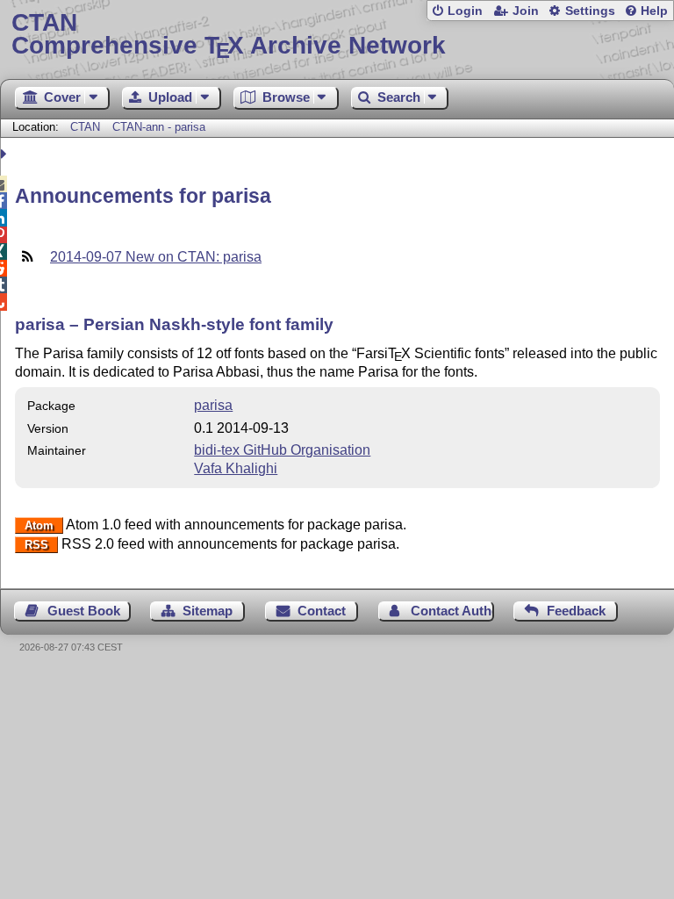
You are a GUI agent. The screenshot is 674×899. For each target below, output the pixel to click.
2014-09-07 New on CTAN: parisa (156, 256)
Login (465, 11)
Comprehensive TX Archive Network (228, 34)
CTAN (85, 126)
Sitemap (208, 610)
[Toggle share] (6, 154)
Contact (322, 610)
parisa (213, 405)
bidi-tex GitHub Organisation (282, 449)
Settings (590, 11)
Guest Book (83, 610)
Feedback (576, 610)
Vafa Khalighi (235, 468)
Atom (39, 525)
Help (654, 11)
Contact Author (452, 610)
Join (526, 11)
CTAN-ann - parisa (158, 126)
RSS (36, 544)
